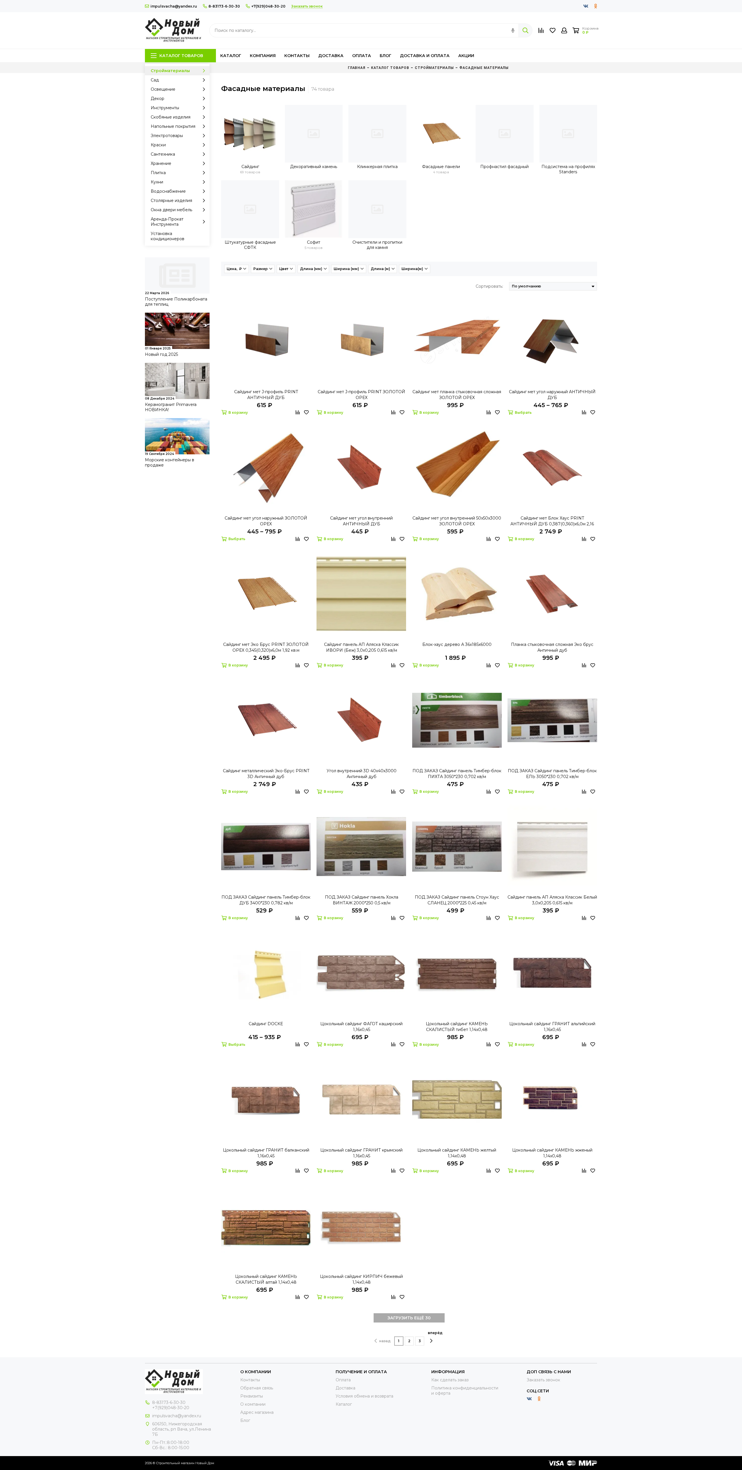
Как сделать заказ (450, 1379)
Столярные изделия (171, 200)
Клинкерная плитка (377, 166)
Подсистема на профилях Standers (568, 169)
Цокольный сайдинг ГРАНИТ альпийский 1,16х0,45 (552, 1026)
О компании (252, 1404)
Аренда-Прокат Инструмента (167, 221)
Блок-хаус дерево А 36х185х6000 (457, 644)
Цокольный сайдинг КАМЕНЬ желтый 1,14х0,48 (456, 1152)
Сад (155, 80)
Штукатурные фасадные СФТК (250, 245)
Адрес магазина (257, 1412)
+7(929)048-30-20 (268, 6)
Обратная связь (256, 1388)
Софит (313, 242)
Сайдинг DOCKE (266, 1023)
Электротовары (167, 135)
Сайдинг (250, 166)
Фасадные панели (441, 166)
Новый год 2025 (161, 354)
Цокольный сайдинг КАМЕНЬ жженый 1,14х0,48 (552, 1152)
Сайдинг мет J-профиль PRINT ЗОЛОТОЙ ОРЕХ (361, 394)
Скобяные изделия (170, 117)
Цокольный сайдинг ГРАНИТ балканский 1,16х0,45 (266, 1152)
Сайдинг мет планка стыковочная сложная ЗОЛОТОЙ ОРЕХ (456, 394)
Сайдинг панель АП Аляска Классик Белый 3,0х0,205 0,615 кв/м (552, 900)
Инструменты (165, 107)
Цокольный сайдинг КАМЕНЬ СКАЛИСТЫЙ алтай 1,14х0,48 (266, 1279)
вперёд (435, 1333)
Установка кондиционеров (167, 236)
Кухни (157, 182)
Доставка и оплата (425, 55)
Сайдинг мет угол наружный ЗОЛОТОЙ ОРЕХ (266, 521)
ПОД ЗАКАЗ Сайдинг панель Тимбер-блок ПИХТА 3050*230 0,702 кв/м (456, 773)
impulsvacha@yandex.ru (173, 6)
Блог (385, 55)
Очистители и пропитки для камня (377, 245)
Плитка (158, 172)
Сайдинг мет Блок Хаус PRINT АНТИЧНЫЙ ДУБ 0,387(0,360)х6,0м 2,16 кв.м (552, 521)
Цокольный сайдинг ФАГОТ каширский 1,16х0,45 (361, 1026)
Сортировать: (489, 286)
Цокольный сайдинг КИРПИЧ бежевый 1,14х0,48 (361, 1279)
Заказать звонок (543, 1379)
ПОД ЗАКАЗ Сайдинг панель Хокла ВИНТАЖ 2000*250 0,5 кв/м (361, 900)
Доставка (330, 55)
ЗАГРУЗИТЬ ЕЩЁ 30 (409, 1317)
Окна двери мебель (171, 209)
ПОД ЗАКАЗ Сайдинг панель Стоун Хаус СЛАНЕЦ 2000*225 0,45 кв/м (457, 900)
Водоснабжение (168, 191)
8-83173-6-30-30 (224, 6)
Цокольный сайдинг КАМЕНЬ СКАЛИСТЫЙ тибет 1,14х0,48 (457, 1026)
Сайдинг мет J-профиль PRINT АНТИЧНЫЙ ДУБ (266, 394)
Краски (158, 144)
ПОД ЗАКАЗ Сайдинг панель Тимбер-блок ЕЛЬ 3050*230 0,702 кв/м (552, 773)
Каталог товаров (181, 55)
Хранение (161, 163)
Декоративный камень (313, 166)
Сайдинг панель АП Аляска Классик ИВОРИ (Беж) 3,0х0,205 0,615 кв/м (361, 647)
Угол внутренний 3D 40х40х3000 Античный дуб (362, 773)
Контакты (297, 55)
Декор (157, 98)
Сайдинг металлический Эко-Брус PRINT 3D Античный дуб (266, 773)
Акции (466, 55)
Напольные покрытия (173, 126)
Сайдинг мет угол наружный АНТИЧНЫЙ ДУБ (552, 394)
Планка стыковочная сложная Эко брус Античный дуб (552, 647)
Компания (263, 55)
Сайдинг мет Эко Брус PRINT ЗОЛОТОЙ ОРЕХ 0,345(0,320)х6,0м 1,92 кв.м (266, 647)
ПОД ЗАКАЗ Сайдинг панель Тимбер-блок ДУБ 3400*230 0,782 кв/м (265, 900)
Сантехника (163, 154)
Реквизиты (251, 1396)
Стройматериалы (170, 70)
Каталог (230, 55)
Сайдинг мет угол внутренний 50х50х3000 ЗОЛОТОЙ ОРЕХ (456, 521)
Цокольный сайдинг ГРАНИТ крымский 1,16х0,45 (361, 1152)
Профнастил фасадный (504, 166)
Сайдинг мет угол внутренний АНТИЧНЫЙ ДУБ (361, 521)
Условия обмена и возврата (364, 1396)
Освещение (163, 89)
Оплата (361, 55)
